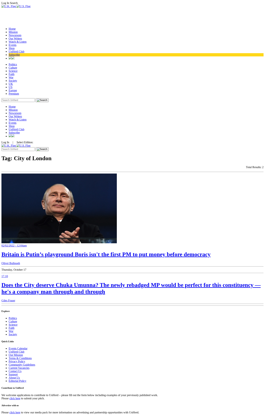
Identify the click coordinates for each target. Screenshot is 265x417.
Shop (12, 48)
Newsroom (15, 35)
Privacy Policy (17, 361)
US (10, 87)
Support (13, 374)
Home (12, 28)
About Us (14, 377)
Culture (13, 67)
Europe (13, 90)
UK (11, 83)
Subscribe (14, 54)
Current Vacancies (19, 367)
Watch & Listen (17, 41)
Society (13, 80)
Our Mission (16, 354)
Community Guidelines (22, 364)
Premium (14, 93)
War (11, 77)
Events (12, 44)
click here (14, 398)
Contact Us (15, 371)
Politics (13, 64)
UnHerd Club (16, 51)
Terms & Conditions (20, 358)
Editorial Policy (17, 380)
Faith (11, 74)
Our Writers (15, 38)
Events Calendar (18, 348)
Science (13, 70)
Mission (13, 32)
